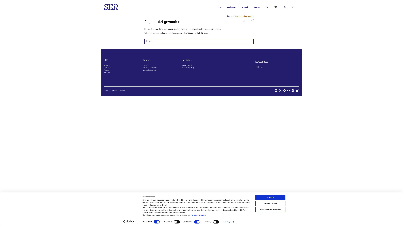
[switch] (177, 221)
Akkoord (270, 197)
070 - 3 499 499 (151, 68)
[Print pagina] (244, 21)
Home (219, 7)
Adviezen (107, 65)
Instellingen (227, 222)
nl (293, 7)
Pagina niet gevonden (244, 16)
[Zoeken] (285, 7)
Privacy (114, 91)
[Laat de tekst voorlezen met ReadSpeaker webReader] (275, 8)
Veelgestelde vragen (150, 70)
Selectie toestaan (270, 203)
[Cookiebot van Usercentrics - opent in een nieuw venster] (128, 221)
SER (267, 7)
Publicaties (231, 7)
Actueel (245, 7)
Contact (145, 65)
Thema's (256, 7)
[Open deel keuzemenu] (252, 20)
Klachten (123, 91)
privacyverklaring (198, 215)
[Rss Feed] (248, 20)
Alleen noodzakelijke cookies (270, 209)
